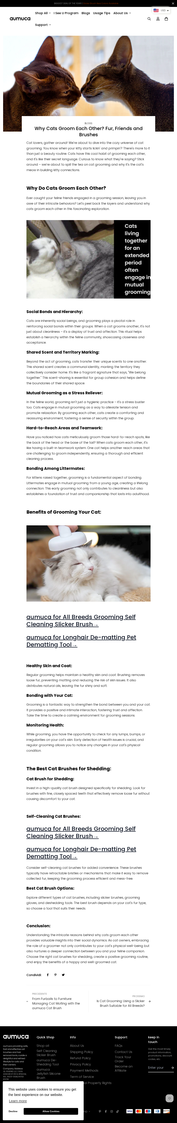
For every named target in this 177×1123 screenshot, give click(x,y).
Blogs (86, 13)
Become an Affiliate (124, 1068)
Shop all (43, 1046)
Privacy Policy (80, 1064)
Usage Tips (101, 13)
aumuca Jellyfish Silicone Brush (48, 1073)
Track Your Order (123, 1059)
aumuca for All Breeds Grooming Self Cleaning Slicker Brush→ (81, 620)
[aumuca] (20, 19)
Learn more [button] (18, 1101)
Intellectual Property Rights (90, 1083)
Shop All (41, 13)
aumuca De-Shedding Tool (48, 1062)
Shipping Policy (81, 1052)
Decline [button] (13, 1111)
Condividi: (33, 975)
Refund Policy (80, 1058)
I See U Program (66, 13)
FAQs (118, 1046)
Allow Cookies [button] (51, 1111)
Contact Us (123, 1052)
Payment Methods (84, 1070)
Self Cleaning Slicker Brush (47, 1053)
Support (41, 25)
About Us (120, 13)
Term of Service (82, 1077)
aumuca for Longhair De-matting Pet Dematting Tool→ (81, 641)
